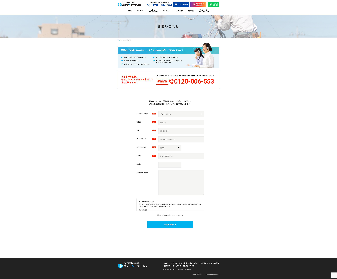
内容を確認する (170, 224)
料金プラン (140, 11)
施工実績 (191, 11)
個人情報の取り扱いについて (146, 201)
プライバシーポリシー (169, 269)
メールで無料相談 (182, 4)
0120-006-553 (161, 5)
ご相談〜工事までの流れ (153, 10)
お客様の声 (166, 11)
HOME (130, 11)
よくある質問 (179, 11)
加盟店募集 (188, 269)
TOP (119, 40)
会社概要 (180, 269)
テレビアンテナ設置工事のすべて (204, 10)
